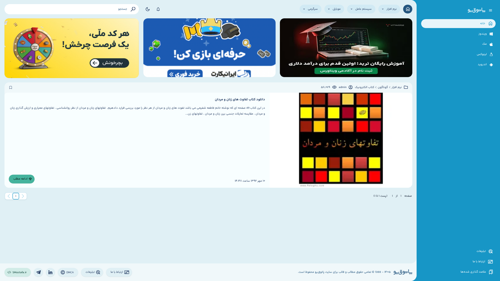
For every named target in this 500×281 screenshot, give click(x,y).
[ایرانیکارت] (209, 48)
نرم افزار (397, 87)
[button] (15, 196)
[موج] (346, 48)
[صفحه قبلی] (23, 196)
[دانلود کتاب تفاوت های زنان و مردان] (341, 140)
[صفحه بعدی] (8, 196)
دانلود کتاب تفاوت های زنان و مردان (240, 99)
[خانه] (407, 9)
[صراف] (71, 48)
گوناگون (383, 87)
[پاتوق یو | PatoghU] (476, 10)
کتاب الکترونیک (364, 87)
